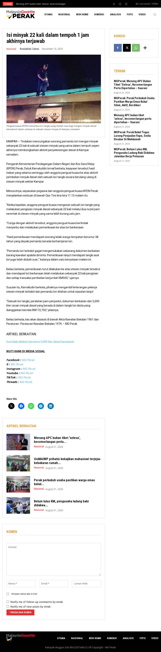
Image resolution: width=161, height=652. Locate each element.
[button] (154, 14)
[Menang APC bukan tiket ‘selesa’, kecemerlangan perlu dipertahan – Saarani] (18, 442)
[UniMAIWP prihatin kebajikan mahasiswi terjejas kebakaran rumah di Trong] (18, 463)
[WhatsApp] (136, 48)
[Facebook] (114, 4)
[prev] (82, 3)
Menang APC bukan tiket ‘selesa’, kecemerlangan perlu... (57, 440)
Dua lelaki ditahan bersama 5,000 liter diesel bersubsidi (40, 341)
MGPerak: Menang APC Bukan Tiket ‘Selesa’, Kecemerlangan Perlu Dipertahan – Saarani (133, 84)
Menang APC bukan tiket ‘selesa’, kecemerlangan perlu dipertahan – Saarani (132, 118)
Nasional (11, 49)
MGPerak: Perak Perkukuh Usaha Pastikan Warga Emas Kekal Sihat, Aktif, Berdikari (134, 101)
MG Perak (28, 360)
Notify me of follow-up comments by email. (36, 601)
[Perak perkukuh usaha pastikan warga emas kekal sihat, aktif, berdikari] (18, 484)
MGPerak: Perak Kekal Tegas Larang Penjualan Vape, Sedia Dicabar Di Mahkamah (132, 135)
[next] (88, 3)
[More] (145, 48)
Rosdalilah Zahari (29, 49)
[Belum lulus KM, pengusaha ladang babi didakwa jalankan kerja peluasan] (18, 505)
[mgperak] (20, 14)
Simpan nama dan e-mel (24, 594)
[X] (126, 4)
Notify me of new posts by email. (30, 606)
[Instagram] (120, 4)
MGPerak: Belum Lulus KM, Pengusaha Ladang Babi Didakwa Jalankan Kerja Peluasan (134, 152)
